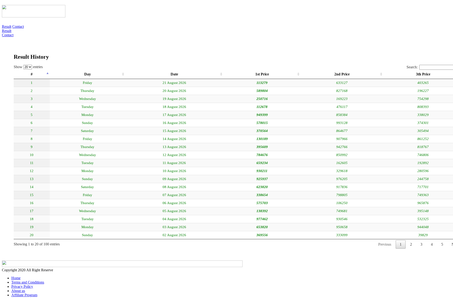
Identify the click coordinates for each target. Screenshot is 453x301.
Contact (18, 27)
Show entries (28, 67)
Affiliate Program (24, 295)
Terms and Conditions (27, 282)
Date (174, 74)
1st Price (262, 74)
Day (87, 74)
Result (6, 27)
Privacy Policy (22, 287)
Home (16, 278)
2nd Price (342, 74)
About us (18, 291)
